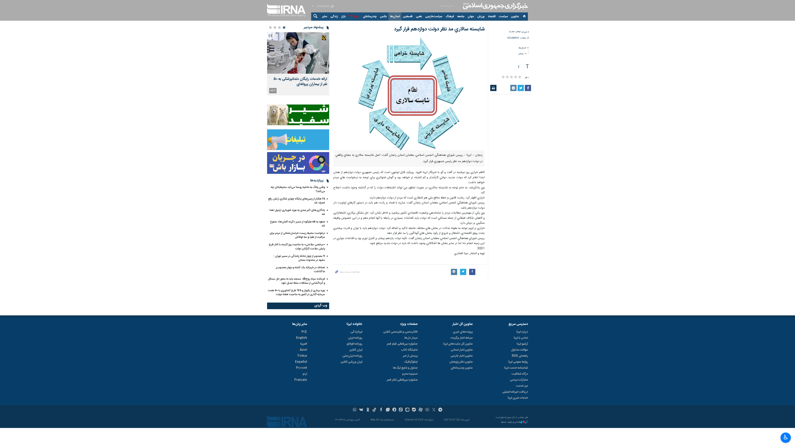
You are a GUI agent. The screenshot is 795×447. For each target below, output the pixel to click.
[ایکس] (434, 410)
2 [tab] (279, 27)
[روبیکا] (427, 410)
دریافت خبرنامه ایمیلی (515, 391)
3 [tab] (275, 27)
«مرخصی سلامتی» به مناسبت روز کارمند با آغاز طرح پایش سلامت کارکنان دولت (297, 246)
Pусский (301, 367)
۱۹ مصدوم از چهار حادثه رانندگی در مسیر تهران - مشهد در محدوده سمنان (299, 258)
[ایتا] (401, 410)
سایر (324, 16)
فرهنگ (450, 16)
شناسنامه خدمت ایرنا (516, 367)
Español (301, 361)
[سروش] (394, 410)
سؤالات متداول (519, 349)
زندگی (334, 16)
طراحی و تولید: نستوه (510, 422)
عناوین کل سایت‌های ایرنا (458, 343)
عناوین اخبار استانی (462, 349)
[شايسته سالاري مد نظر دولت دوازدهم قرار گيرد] (409, 93)
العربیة (303, 343)
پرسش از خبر (410, 355)
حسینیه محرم (410, 373)
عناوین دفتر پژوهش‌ (461, 361)
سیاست (503, 16)
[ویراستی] (387, 410)
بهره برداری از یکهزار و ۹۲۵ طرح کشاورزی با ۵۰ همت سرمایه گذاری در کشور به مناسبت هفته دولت (296, 292)
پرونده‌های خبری (463, 331)
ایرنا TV (353, 16)
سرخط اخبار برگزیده (461, 337)
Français (300, 379)
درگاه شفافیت (520, 373)
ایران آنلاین (355, 349)
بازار (343, 16)
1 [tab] (284, 27)
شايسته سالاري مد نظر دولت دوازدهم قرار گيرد (439, 29)
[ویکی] (361, 410)
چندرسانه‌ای (370, 16)
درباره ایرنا (522, 331)
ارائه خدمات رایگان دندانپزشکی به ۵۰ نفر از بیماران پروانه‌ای (300, 81)
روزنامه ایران (355, 337)
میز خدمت (522, 385)
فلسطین (408, 16)
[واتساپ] (355, 410)
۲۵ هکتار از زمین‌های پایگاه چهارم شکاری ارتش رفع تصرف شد (296, 201)
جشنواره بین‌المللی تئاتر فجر (402, 379)
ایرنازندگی (356, 331)
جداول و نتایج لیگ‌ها (405, 367)
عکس (383, 16)
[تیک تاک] (374, 410)
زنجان (521, 54)
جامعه (460, 16)
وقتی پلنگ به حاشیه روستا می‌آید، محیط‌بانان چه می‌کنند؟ (298, 189)
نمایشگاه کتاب (409, 349)
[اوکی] (368, 410)
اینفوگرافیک (411, 361)
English (301, 337)
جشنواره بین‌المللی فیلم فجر (402, 343)
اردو (304, 373)
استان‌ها (395, 16)
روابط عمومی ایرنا (518, 361)
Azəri (303, 349)
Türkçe (302, 355)
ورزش (480, 16)
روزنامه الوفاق (354, 343)
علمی (419, 16)
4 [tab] (270, 27)
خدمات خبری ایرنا (518, 397)
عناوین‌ (515, 16)
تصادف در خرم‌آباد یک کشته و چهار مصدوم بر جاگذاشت (300, 269)
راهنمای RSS (520, 355)
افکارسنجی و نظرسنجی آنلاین (400, 331)
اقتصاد (492, 16)
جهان (471, 16)
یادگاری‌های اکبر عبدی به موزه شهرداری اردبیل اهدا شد (297, 212)
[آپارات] (420, 410)
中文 (304, 331)
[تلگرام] (440, 410)
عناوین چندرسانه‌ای (462, 367)
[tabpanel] (298, 63)
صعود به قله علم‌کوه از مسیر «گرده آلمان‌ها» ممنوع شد (297, 224)
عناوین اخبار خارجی (461, 355)
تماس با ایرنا (521, 337)
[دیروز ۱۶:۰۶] (298, 53)
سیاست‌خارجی (433, 16)
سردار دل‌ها (411, 337)
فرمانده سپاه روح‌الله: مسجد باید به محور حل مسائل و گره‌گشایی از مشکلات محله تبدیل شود (296, 281)
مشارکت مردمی (519, 379)
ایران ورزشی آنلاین (351, 361)
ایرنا (495, 6)
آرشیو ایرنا (522, 343)
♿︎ (786, 437)
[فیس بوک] (381, 410)
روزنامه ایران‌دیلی (352, 355)
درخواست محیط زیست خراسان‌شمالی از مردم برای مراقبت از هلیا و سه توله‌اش (297, 235)
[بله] (414, 410)
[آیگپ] (407, 410)
